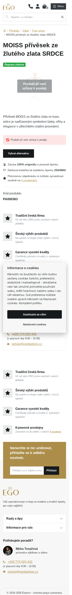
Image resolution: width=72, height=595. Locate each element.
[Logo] (9, 6)
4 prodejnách (29, 180)
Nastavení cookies (34, 324)
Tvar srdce (38, 30)
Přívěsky (14, 30)
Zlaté (26, 30)
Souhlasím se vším (34, 314)
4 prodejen (55, 431)
